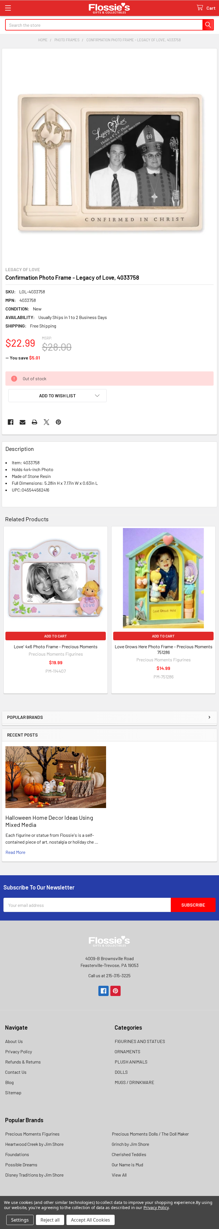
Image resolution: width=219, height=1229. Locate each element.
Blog (9, 1082)
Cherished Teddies (129, 1154)
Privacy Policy (18, 1051)
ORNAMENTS (127, 1051)
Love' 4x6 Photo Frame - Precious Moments (56, 646)
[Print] (34, 422)
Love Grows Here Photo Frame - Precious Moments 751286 (163, 649)
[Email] (22, 422)
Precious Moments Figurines (32, 1133)
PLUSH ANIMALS (131, 1061)
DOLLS (121, 1072)
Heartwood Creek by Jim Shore (34, 1144)
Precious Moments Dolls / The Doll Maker (150, 1133)
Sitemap (13, 1092)
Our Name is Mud (127, 1164)
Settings (20, 1220)
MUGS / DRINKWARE (134, 1082)
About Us (14, 1041)
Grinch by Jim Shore (130, 1144)
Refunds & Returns (23, 1061)
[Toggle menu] (8, 8)
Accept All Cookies (90, 1220)
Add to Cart (55, 636)
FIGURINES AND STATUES (140, 1041)
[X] (46, 422)
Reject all (50, 1220)
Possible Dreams (21, 1164)
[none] (109, 156)
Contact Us (16, 1072)
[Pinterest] (58, 422)
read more (15, 852)
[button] (57, 395)
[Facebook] (10, 422)
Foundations (17, 1154)
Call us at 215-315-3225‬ (109, 975)
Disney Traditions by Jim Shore (34, 1174)
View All (119, 1174)
